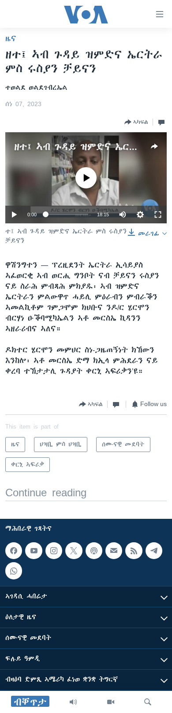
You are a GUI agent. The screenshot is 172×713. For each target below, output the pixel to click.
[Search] (148, 702)
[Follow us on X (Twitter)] (73, 550)
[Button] (136, 122)
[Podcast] (94, 550)
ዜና (10, 38)
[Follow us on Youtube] (33, 550)
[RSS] (133, 550)
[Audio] (73, 702)
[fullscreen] (158, 214)
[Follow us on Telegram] (154, 550)
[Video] (110, 702)
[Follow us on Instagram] (53, 550)
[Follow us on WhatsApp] (13, 570)
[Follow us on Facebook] (13, 550)
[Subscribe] (113, 550)
